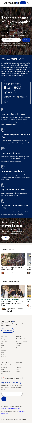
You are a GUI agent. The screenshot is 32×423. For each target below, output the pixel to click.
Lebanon (3, 357)
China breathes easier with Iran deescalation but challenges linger (12, 303)
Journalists (18, 367)
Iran (2, 343)
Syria (2, 359)
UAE (2, 345)
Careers (18, 371)
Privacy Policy (5, 367)
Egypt (2, 352)
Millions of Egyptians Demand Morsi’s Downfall (11, 268)
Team (17, 369)
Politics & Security (21, 339)
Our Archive (19, 348)
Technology (19, 343)
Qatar (2, 354)
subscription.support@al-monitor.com (10, 408)
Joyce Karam (11, 309)
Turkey (3, 339)
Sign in (29, 3)
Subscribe (23, 3)
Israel (2, 348)
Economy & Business (21, 341)
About (17, 365)
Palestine (3, 350)
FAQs (2, 369)
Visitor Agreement (6, 365)
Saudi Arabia (4, 341)
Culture (18, 345)
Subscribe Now (7, 330)
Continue (5, 238)
